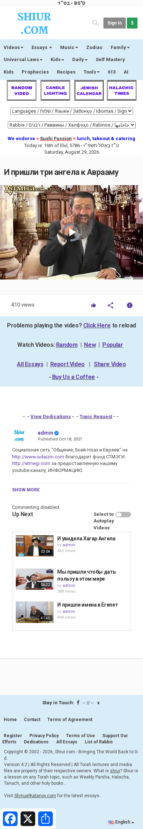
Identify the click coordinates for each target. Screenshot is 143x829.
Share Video (110, 364)
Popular (112, 344)
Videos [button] (12, 47)
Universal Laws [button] (21, 59)
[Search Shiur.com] (95, 22)
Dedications (36, 741)
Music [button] (67, 47)
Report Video (67, 364)
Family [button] (118, 47)
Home (10, 719)
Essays (40, 47)
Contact (32, 719)
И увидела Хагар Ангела (86, 538)
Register (13, 735)
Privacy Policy (44, 735)
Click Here (97, 325)
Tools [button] (90, 72)
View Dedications (50, 416)
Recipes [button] (66, 72)
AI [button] (126, 72)
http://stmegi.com (31, 463)
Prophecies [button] (35, 72)
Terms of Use (80, 735)
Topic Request (96, 416)
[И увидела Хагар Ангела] (35, 545)
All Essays (30, 364)
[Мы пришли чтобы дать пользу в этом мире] (35, 579)
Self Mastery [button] (110, 59)
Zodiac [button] (94, 47)
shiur (115, 770)
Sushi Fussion (56, 138)
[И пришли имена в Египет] (35, 612)
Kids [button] (55, 59)
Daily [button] (78, 59)
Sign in (114, 23)
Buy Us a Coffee (73, 377)
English (122, 822)
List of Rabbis (99, 741)
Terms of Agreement (69, 719)
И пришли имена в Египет (87, 605)
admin (45, 433)
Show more (26, 489)
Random (67, 344)
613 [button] (111, 72)
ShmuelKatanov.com (35, 795)
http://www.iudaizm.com (38, 456)
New (90, 344)
